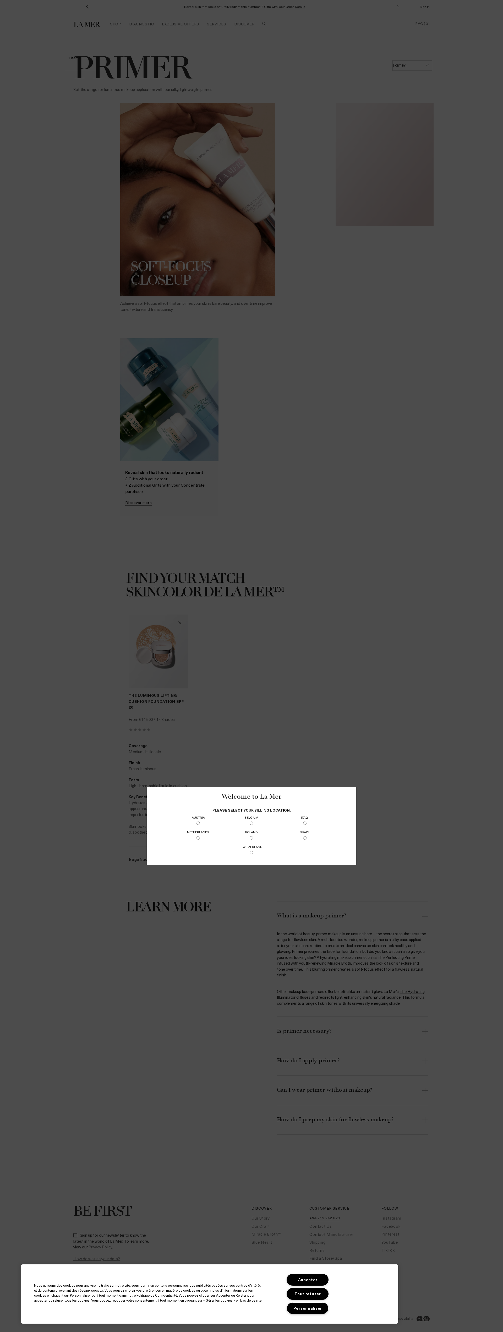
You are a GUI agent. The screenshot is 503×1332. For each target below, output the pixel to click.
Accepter (308, 1279)
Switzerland (251, 846)
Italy (304, 817)
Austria (198, 817)
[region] (209, 1294)
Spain (304, 832)
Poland (251, 832)
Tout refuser (307, 1294)
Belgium (251, 817)
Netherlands (198, 832)
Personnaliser (307, 1308)
